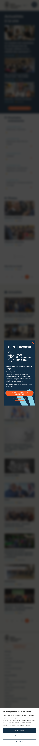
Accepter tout (19, 730)
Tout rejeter (19, 741)
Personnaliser (19, 736)
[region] (19, 727)
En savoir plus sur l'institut (19, 393)
